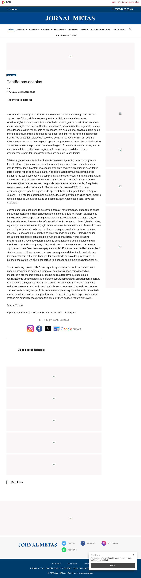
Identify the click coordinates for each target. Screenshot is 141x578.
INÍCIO (11, 29)
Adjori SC (116, 2)
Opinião (33, 29)
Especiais (59, 29)
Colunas (45, 29)
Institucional (55, 563)
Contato (87, 563)
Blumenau (73, 29)
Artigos (11, 75)
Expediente (72, 563)
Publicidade (119, 29)
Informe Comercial (100, 29)
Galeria (84, 29)
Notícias (20, 29)
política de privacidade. (100, 560)
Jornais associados (130, 2)
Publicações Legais (66, 35)
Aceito (113, 565)
